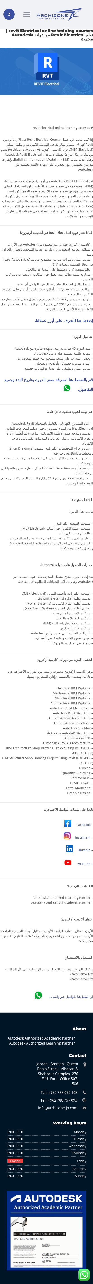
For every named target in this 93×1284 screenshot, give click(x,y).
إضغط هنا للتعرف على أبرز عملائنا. (64, 320)
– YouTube (85, 864)
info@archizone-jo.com (57, 1107)
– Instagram (84, 837)
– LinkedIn (85, 850)
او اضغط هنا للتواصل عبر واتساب (71, 997)
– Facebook (85, 824)
